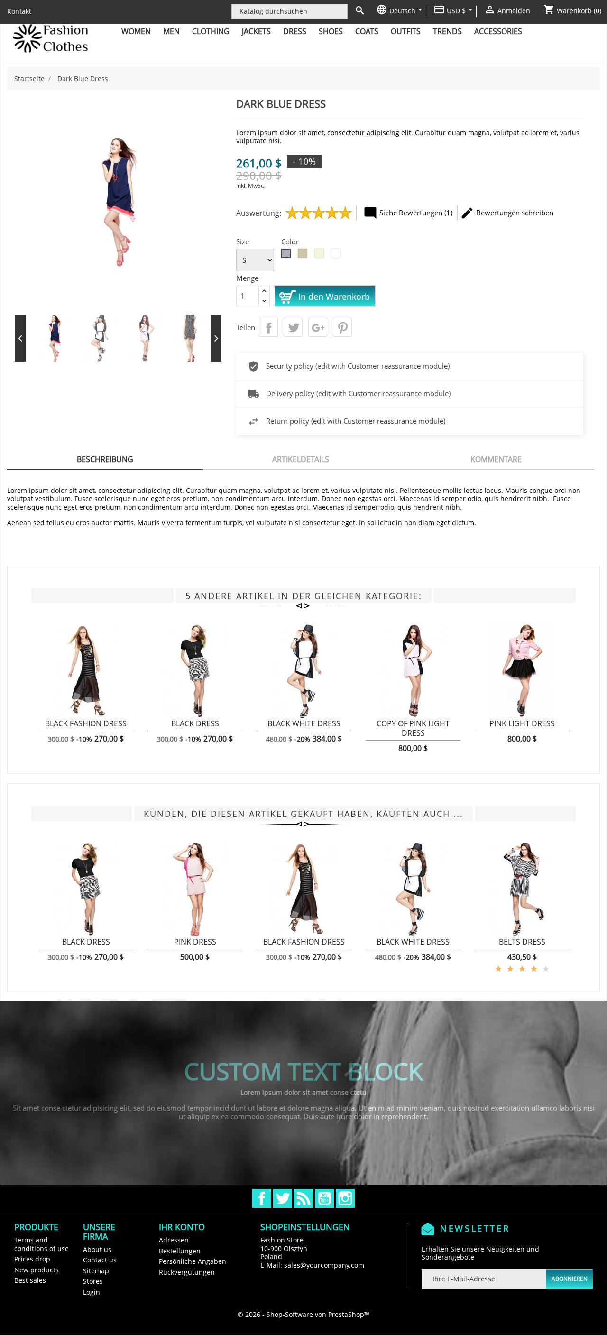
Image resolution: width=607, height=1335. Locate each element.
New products (36, 1269)
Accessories (498, 31)
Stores (93, 1281)
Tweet (293, 327)
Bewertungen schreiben (506, 213)
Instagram (345, 1198)
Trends (447, 31)
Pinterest (342, 327)
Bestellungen (180, 1250)
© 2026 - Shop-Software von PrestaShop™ (303, 1314)
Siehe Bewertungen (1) (407, 213)
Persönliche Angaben (192, 1261)
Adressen (174, 1239)
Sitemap (96, 1270)
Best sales (30, 1280)
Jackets (256, 31)
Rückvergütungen (187, 1272)
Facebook (261, 1198)
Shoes (331, 31)
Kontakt (19, 11)
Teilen (268, 327)
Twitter (282, 1198)
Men (171, 31)
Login (91, 1292)
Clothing (211, 31)
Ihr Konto (182, 1227)
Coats (366, 31)
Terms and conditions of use (41, 1244)
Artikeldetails (300, 459)
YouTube (324, 1198)
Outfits (406, 31)
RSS (303, 1198)
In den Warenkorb (333, 296)
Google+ (318, 327)
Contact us (100, 1259)
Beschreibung (105, 459)
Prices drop (32, 1258)
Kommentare (496, 459)
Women (136, 31)
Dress (294, 31)
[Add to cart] (50, 729)
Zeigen (86, 729)
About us (97, 1249)
